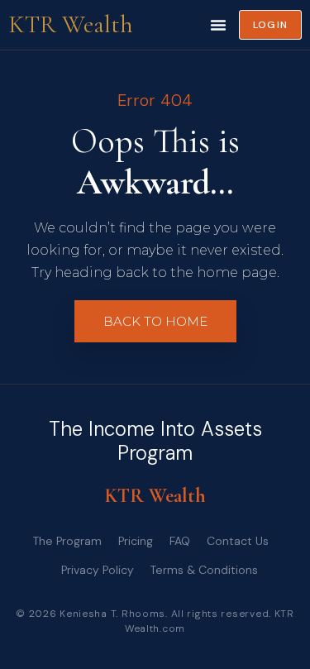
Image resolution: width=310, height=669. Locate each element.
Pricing (135, 540)
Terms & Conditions (204, 569)
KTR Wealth (70, 24)
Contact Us (238, 540)
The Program (67, 540)
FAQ (179, 540)
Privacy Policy (97, 569)
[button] (218, 25)
